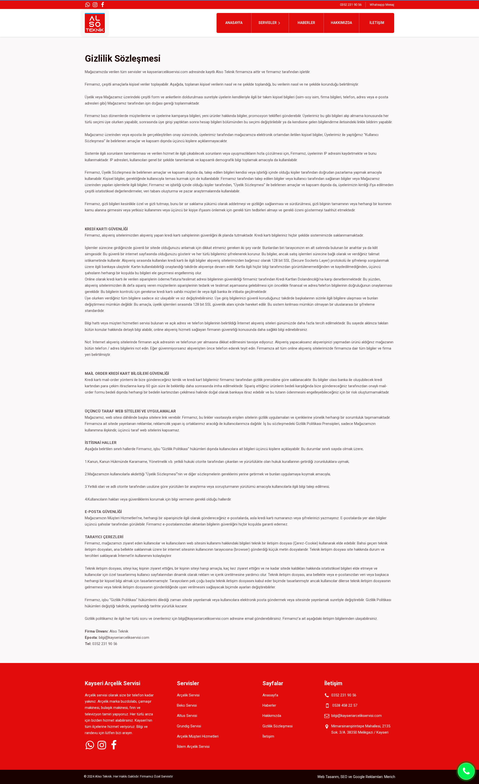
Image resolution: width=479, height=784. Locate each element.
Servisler (267, 23)
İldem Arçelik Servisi (193, 746)
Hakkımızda (341, 23)
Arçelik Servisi (188, 695)
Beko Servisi (187, 705)
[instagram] (95, 4)
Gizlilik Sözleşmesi (277, 726)
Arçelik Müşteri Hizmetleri (198, 736)
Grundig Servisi (189, 726)
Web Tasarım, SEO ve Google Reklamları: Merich (356, 777)
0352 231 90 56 (350, 4)
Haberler (306, 23)
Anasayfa (233, 23)
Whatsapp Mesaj (382, 4)
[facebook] (102, 4)
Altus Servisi (187, 715)
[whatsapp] (87, 4)
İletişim (376, 23)
